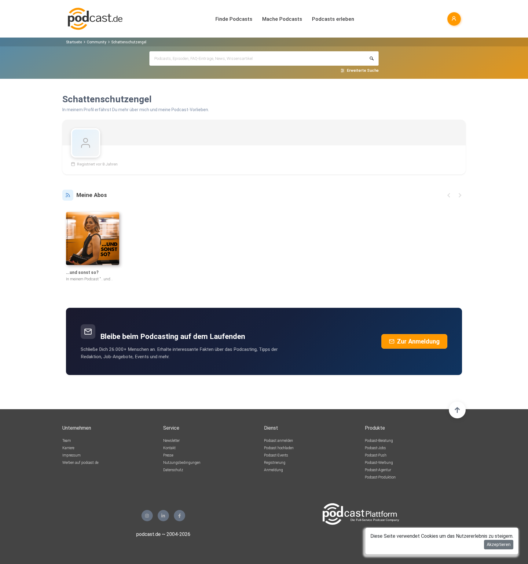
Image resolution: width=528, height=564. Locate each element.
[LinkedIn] (163, 515)
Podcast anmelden (278, 440)
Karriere (68, 448)
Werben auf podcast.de (80, 462)
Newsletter (171, 440)
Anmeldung (273, 470)
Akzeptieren (499, 544)
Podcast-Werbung (379, 462)
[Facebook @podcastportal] (179, 515)
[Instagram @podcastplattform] (147, 515)
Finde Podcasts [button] (233, 19)
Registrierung (274, 462)
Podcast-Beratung (379, 440)
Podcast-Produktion (380, 477)
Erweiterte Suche (363, 70)
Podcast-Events (276, 455)
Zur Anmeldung (418, 341)
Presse (168, 455)
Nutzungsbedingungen (181, 462)
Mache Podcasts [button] (282, 19)
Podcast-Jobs (375, 448)
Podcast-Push (376, 455)
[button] (448, 195)
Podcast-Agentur (378, 470)
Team (66, 440)
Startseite (74, 42)
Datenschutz (173, 470)
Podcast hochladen (279, 448)
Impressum (71, 455)
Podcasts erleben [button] (333, 19)
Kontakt (169, 448)
